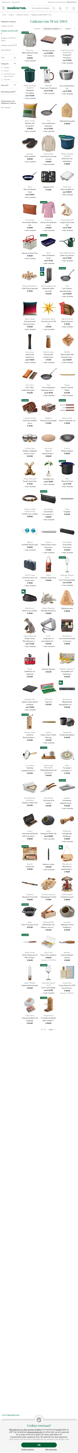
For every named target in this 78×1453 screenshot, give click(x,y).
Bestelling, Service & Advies (62, 2)
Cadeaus (11, 15)
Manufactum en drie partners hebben (25, 1429)
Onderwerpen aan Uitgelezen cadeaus (8, 102)
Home (4, 15)
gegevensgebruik (34, 1432)
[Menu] (3, 8)
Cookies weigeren (27, 1449)
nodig (59, 1429)
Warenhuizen (6, 2)
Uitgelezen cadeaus (22, 15)
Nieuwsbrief (16, 2)
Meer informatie (51, 1449)
